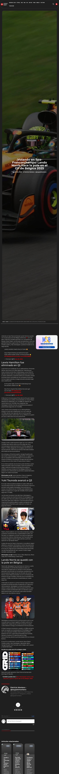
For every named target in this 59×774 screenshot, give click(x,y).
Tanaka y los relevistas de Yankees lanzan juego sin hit (6, 762)
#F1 (5, 356)
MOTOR (30, 2)
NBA (25, 2)
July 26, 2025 (19, 359)
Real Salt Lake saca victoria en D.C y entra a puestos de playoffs (18, 762)
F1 (26, 337)
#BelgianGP (10, 356)
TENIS (34, 2)
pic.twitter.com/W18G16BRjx (22, 356)
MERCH (38, 2)
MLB (22, 2)
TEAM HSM (11, 5)
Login (32, 716)
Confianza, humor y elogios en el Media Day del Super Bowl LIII (30, 762)
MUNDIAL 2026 (12, 2)
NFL (27, 2)
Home (3, 321)
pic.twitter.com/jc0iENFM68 (12, 392)
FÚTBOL (18, 2)
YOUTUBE (42, 2)
